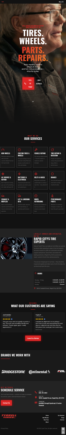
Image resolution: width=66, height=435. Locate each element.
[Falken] (46, 371)
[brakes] (52, 173)
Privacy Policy (4, 428)
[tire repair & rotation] (52, 149)
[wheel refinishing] (35, 195)
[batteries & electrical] (19, 173)
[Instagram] (63, 432)
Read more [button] (6, 329)
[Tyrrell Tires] (3, 1)
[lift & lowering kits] (19, 195)
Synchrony (52, 403)
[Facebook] (63, 429)
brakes (53, 177)
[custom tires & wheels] (19, 149)
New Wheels (5, 153)
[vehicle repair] (35, 149)
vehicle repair (40, 153)
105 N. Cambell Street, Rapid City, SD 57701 (49, 288)
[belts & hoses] (35, 173)
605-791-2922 (43, 393)
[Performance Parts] (52, 195)
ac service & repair (6, 178)
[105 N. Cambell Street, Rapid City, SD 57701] (35, 288)
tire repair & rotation (56, 154)
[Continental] (19, 371)
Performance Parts (56, 200)
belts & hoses (39, 177)
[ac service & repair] (2, 173)
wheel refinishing (38, 200)
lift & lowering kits (24, 200)
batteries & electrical (22, 178)
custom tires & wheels (23, 154)
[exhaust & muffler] (2, 195)
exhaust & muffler (5, 200)
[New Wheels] (2, 149)
